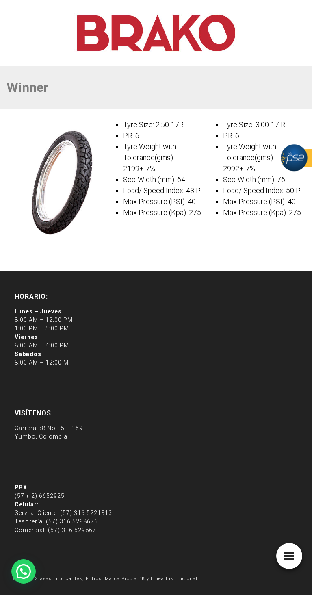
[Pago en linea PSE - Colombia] (295, 157)
